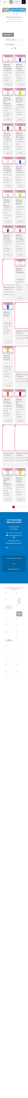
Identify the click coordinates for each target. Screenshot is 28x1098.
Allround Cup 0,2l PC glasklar (8, 169)
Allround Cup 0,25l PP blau (19, 67)
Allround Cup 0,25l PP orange (19, 135)
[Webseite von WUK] (9, 679)
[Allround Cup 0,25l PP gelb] (20, 92)
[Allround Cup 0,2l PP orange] (20, 229)
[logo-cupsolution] (14, 9)
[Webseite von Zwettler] (9, 659)
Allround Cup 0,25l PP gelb (19, 100)
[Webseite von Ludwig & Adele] (9, 620)
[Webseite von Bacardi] (19, 594)
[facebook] (11, 14)
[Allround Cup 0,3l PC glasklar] (20, 262)
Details (8, 84)
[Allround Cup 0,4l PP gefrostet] (7, 472)
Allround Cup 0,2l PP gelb (19, 202)
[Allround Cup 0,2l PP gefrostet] (7, 194)
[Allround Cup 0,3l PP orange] (7, 393)
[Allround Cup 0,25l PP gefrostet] (7, 92)
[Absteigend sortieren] (22, 39)
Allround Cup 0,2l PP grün (7, 237)
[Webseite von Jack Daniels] (19, 614)
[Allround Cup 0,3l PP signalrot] (20, 393)
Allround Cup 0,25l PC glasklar (8, 67)
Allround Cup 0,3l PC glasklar (20, 271)
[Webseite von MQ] (19, 620)
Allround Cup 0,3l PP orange (7, 401)
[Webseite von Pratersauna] (19, 633)
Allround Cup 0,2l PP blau (19, 169)
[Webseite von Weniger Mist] (19, 672)
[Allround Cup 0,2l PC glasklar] (7, 160)
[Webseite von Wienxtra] (19, 679)
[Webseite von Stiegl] (19, 659)
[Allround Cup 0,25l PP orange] (20, 127)
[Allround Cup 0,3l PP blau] (7, 306)
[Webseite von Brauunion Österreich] (9, 601)
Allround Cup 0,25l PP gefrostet (7, 101)
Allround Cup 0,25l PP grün (7, 135)
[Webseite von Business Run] (19, 601)
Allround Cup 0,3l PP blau (7, 314)
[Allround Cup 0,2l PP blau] (20, 160)
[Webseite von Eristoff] (9, 646)
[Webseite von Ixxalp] (9, 614)
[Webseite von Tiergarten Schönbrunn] (19, 666)
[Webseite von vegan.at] (9, 672)
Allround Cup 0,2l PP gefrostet (7, 203)
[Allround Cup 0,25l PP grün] (7, 127)
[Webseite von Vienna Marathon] (9, 666)
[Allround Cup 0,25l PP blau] (20, 58)
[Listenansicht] (15, 48)
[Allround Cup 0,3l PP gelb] (7, 349)
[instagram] (14, 14)
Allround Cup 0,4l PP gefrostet (7, 481)
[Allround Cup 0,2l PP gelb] (20, 194)
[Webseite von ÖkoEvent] (9, 640)
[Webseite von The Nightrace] (9, 627)
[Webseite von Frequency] (19, 646)
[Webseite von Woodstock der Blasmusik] (19, 653)
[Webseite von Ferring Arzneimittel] (9, 607)
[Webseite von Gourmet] (19, 607)
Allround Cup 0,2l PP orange (19, 237)
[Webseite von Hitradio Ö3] (19, 627)
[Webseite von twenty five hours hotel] (9, 594)
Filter (7, 35)
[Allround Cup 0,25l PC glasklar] (7, 58)
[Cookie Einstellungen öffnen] (3, 1096)
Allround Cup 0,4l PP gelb (19, 480)
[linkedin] (16, 14)
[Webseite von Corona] (19, 640)
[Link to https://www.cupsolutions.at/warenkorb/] (11, 2)
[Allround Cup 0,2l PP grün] (7, 229)
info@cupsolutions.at (15, 535)
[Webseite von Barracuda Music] (9, 653)
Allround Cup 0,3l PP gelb (7, 358)
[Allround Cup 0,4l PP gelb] (20, 472)
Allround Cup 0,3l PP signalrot (19, 402)
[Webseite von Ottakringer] (9, 633)
